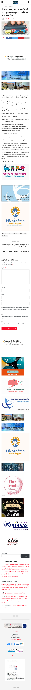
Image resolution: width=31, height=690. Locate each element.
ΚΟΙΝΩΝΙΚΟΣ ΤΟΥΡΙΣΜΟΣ (19, 233)
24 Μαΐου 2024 (15, 19)
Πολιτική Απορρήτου (15, 637)
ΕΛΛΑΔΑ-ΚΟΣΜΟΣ (9, 6)
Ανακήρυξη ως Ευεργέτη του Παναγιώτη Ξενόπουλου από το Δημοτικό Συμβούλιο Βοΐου (15, 587)
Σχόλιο (4, 268)
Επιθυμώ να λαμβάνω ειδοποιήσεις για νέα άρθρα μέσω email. (14, 323)
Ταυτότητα (15, 634)
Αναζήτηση (4, 553)
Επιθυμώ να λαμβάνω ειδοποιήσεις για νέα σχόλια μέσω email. (15, 317)
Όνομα (4, 287)
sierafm (7, 19)
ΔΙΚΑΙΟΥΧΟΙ (8, 233)
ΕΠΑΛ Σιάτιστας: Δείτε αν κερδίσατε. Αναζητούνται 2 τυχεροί (15, 564)
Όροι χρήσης (15, 636)
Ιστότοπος (4, 301)
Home (3, 6)
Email (3, 294)
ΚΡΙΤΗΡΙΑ (4, 235)
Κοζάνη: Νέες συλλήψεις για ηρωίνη (10, 576)
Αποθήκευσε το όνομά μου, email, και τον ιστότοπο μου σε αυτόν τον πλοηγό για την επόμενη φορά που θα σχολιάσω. (16, 309)
